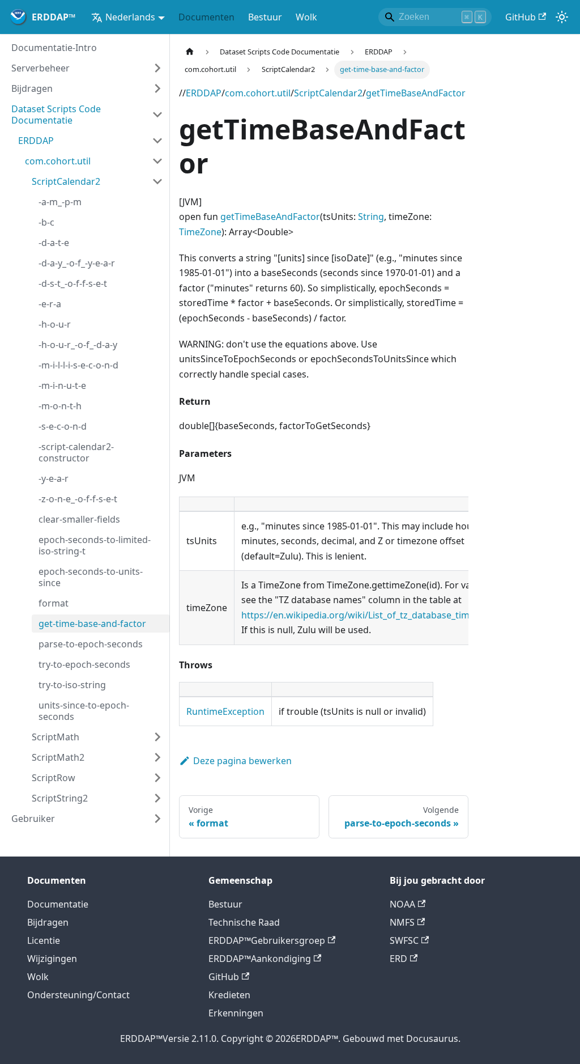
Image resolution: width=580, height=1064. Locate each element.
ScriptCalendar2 (328, 93)
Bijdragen (48, 922)
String (371, 216)
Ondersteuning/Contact (78, 995)
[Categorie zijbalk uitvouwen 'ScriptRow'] (157, 778)
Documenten (206, 17)
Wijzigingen (52, 958)
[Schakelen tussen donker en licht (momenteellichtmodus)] (562, 17)
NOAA (402, 904)
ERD (398, 958)
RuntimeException (225, 711)
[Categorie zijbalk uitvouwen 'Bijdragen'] (157, 88)
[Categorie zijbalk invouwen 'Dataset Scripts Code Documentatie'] (157, 114)
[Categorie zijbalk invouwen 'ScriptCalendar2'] (157, 181)
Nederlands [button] (130, 17)
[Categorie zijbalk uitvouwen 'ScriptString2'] (157, 798)
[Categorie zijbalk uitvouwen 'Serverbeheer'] (157, 68)
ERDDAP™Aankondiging (259, 958)
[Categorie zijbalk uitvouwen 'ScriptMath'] (157, 737)
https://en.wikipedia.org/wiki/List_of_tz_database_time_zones (372, 615)
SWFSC (404, 940)
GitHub (520, 17)
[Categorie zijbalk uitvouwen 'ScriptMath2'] (157, 757)
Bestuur (265, 17)
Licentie (43, 940)
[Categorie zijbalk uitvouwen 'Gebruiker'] (157, 818)
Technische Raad (244, 922)
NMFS (402, 922)
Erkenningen (235, 1013)
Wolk (306, 17)
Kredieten (229, 995)
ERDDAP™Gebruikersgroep (266, 940)
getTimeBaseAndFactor (416, 93)
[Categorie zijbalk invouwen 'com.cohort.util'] (157, 161)
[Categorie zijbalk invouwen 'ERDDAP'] (157, 141)
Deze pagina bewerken (242, 760)
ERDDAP (203, 93)
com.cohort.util (258, 93)
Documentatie (57, 904)
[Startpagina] (190, 52)
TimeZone (200, 232)
